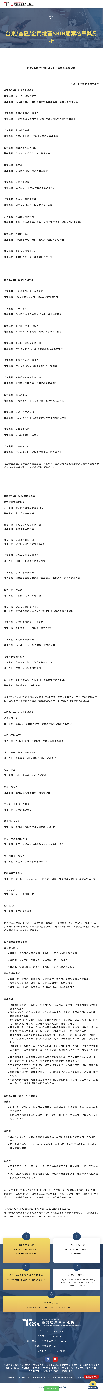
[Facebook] (47, 1359)
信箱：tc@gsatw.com (51, 1331)
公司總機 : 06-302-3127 (51, 1336)
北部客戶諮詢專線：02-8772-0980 (51, 1346)
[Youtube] (55, 1359)
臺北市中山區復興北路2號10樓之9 (26, 1250)
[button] (97, 4)
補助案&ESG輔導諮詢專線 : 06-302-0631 (51, 1341)
